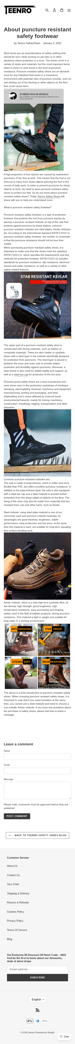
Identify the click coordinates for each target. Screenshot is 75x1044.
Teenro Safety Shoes (48, 196)
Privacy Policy (15, 920)
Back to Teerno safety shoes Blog (40, 835)
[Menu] (69, 10)
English (36, 999)
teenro (32, 1032)
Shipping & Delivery (18, 893)
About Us (12, 865)
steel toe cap (21, 374)
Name (7, 751)
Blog (9, 939)
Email (7, 765)
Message (8, 779)
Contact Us (13, 875)
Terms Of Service (17, 929)
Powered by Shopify (44, 1032)
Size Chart (13, 884)
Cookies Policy (15, 911)
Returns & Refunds (18, 902)
